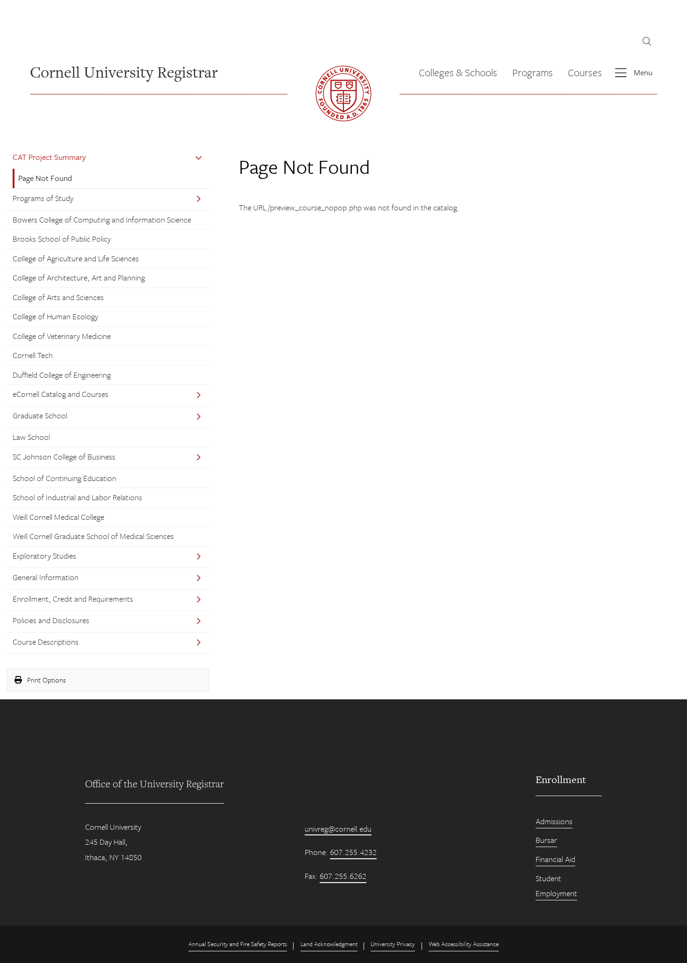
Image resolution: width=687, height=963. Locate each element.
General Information (46, 577)
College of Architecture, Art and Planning (79, 277)
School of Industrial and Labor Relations (77, 497)
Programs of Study (43, 198)
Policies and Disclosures (51, 620)
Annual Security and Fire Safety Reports (237, 944)
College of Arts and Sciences (58, 297)
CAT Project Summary (49, 157)
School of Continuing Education (64, 478)
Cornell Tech (33, 355)
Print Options (45, 680)
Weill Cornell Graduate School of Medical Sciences (93, 536)
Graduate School (40, 415)
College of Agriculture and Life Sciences (76, 258)
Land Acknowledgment (329, 944)
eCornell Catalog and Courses (60, 394)
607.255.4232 (353, 852)
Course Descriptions (46, 641)
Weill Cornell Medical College (58, 517)
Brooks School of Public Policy (62, 238)
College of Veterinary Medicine (62, 336)
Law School (31, 437)
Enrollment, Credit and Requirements (73, 598)
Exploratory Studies (44, 555)
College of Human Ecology (55, 316)
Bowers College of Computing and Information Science (102, 219)
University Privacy (393, 944)
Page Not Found (45, 178)
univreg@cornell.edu (338, 828)
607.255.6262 (343, 876)
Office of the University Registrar (154, 783)
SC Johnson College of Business (64, 456)
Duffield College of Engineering (62, 375)
